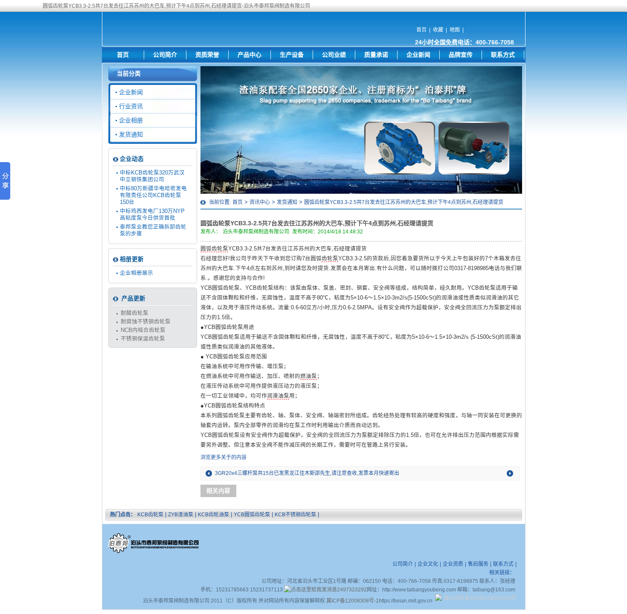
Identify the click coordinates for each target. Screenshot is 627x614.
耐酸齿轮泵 (134, 313)
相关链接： (502, 573)
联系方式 (503, 54)
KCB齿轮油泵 (213, 515)
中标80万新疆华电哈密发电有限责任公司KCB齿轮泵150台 (153, 195)
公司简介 (165, 54)
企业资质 (453, 564)
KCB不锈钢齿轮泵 (295, 515)
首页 (421, 30)
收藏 (438, 30)
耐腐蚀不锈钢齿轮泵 (146, 322)
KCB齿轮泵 (150, 515)
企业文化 (428, 564)
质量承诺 (376, 54)
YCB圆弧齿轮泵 (252, 515)
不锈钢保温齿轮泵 (143, 339)
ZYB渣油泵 (180, 515)
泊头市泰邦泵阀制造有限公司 (256, 232)
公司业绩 (334, 54)
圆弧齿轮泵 (214, 249)
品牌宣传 (461, 54)
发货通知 (287, 202)
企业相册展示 (136, 273)
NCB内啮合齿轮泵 (143, 330)
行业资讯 (131, 106)
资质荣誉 (207, 54)
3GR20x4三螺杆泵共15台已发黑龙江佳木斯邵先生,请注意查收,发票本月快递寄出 (307, 473)
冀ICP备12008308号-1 (352, 601)
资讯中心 (260, 202)
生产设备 (292, 54)
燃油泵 (308, 376)
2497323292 (352, 590)
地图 (455, 30)
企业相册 (131, 120)
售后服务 (478, 564)
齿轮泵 (330, 259)
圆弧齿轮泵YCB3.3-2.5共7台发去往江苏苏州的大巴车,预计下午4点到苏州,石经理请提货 (403, 202)
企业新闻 (418, 54)
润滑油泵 (278, 396)
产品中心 (249, 54)
